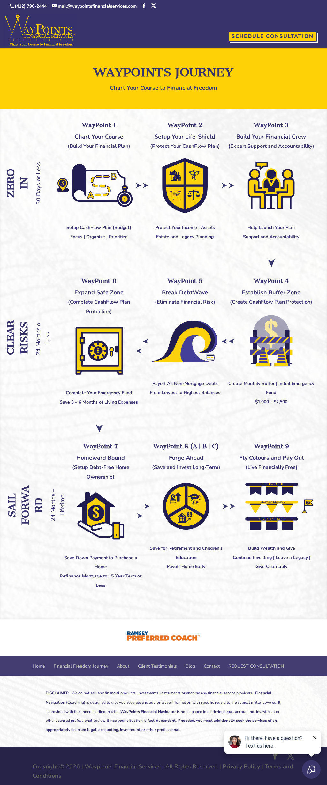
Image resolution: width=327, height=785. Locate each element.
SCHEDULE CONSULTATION (273, 36)
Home (39, 666)
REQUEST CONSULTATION (256, 666)
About (123, 666)
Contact (212, 666)
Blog (190, 666)
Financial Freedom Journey (81, 666)
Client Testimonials (157, 666)
